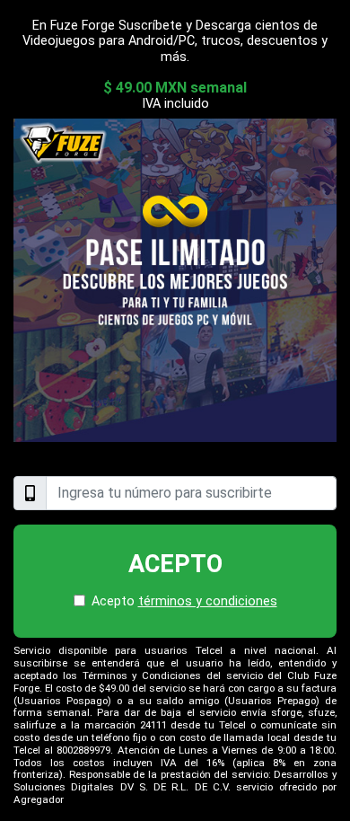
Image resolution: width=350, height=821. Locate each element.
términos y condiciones (207, 601)
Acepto (175, 564)
